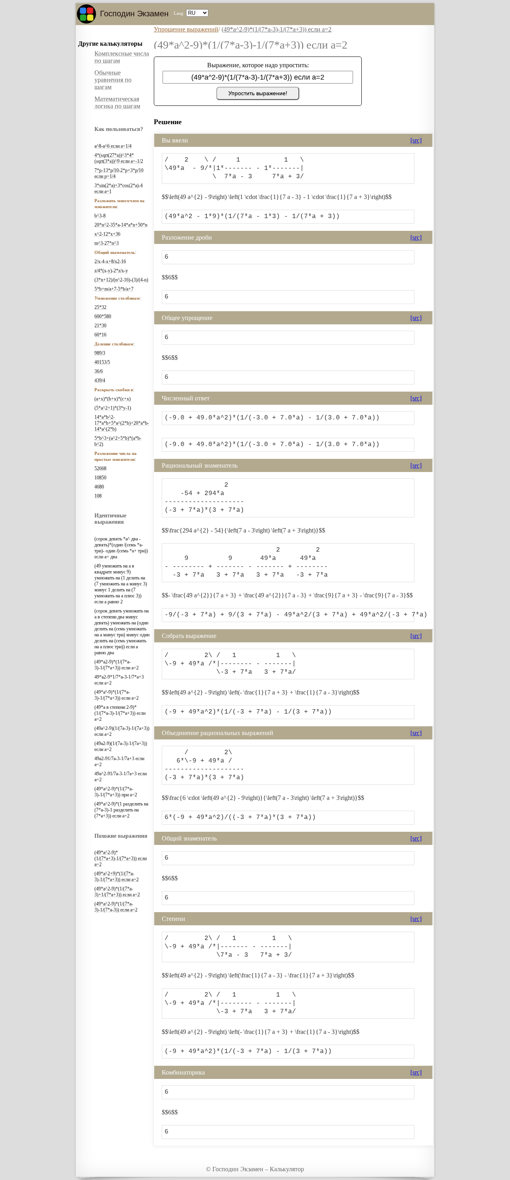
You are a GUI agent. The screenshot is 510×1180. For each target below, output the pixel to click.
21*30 (100, 325)
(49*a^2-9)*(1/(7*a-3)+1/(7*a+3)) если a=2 (117, 891)
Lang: (179, 13)
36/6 (98, 371)
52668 (100, 468)
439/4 (99, 380)
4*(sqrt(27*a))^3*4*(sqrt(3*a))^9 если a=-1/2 (118, 158)
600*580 (102, 316)
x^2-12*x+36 (107, 234)
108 (98, 496)
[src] (416, 140)
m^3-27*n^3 (106, 243)
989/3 (99, 353)
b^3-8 (100, 215)
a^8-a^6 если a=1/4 (112, 146)
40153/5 (102, 362)
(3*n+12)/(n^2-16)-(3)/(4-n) (121, 280)
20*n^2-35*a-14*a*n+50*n (120, 225)
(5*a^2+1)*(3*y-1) (112, 408)
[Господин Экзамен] (86, 14)
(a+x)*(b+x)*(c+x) (112, 399)
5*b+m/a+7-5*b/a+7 (113, 289)
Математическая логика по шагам (117, 102)
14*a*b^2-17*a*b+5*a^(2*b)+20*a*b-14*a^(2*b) (121, 423)
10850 (100, 477)
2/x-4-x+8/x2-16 (110, 261)
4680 (99, 487)
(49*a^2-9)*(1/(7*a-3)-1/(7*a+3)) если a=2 (277, 29)
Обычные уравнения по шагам (112, 79)
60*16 (100, 334)
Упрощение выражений (186, 29)
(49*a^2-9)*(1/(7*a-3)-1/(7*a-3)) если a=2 (115, 907)
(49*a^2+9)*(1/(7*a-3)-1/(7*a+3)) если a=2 (116, 876)
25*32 (100, 307)
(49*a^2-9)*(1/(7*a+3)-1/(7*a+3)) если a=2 (120, 858)
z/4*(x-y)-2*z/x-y (111, 270)
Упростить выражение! (257, 93)
